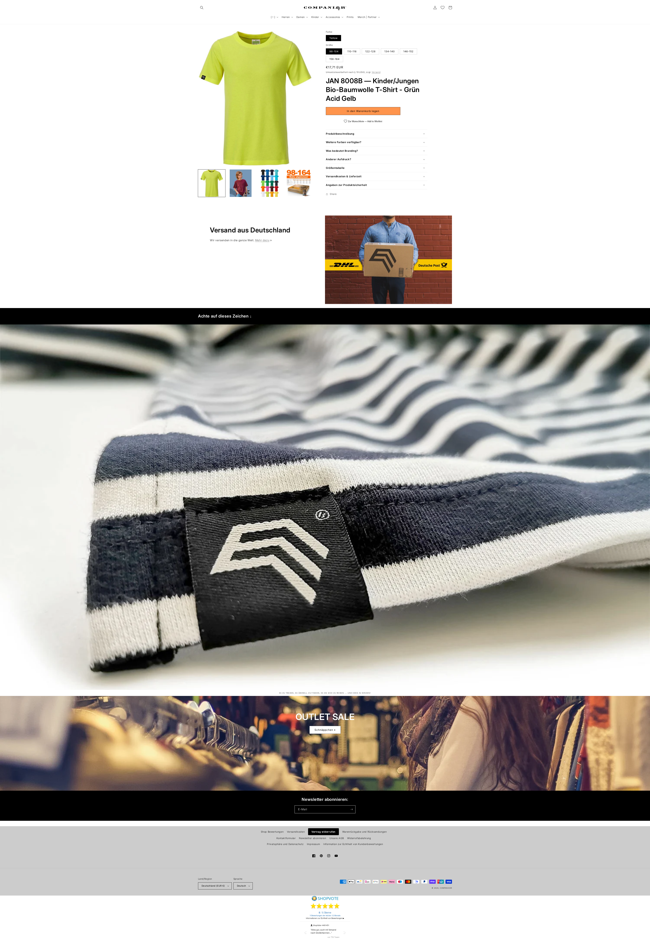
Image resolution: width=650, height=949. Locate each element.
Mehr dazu (262, 240)
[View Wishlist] (442, 7)
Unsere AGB (336, 838)
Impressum (313, 844)
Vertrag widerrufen (323, 831)
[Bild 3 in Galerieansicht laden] (269, 183)
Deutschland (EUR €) (213, 885)
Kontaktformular (286, 838)
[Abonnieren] (351, 809)
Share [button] (333, 194)
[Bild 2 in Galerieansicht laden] (240, 183)
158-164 (334, 59)
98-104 (334, 51)
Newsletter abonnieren (312, 838)
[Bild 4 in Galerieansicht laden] (298, 183)
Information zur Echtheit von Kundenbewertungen (353, 844)
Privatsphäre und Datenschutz (285, 844)
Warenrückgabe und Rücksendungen (364, 831)
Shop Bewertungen (272, 831)
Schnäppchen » (325, 729)
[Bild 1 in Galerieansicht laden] (211, 183)
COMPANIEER (446, 888)
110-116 (352, 51)
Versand (376, 72)
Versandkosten (296, 831)
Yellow (333, 38)
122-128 (370, 51)
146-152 (408, 51)
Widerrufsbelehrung (359, 838)
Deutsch (241, 885)
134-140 (389, 51)
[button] (201, 7)
